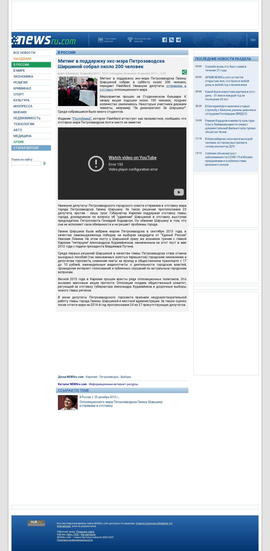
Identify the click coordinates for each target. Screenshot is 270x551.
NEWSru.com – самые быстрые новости (79, 537)
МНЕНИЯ (19, 112)
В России (67, 52)
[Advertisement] (135, 15)
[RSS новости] (171, 39)
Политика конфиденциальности (75, 540)
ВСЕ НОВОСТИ (24, 53)
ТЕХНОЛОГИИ (23, 124)
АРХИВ (18, 142)
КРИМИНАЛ (22, 88)
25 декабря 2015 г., (106, 397)
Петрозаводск (109, 376)
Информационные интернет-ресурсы (113, 384)
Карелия (91, 376)
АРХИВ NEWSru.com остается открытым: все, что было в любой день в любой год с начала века (227, 81)
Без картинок (88, 534)
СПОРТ (18, 94)
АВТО (17, 130)
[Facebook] (164, 39)
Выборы (126, 376)
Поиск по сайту (21, 159)
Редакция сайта (85, 531)
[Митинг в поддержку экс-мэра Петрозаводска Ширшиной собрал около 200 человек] (77, 91)
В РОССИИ (21, 65)
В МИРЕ (19, 71)
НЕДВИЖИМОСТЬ (27, 118)
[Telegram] (178, 39)
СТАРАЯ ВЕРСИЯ (26, 148)
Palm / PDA (72, 534)
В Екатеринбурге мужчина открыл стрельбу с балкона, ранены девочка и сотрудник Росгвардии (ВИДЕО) (230, 110)
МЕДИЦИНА (22, 136)
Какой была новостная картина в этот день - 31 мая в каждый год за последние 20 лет (230, 95)
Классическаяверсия (142, 39)
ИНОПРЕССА (22, 106)
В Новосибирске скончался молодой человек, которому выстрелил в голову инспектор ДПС (228, 142)
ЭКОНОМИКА (23, 76)
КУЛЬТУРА (21, 100)
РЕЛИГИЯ (20, 82)
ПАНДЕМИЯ (22, 59)
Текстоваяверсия (110, 39)
